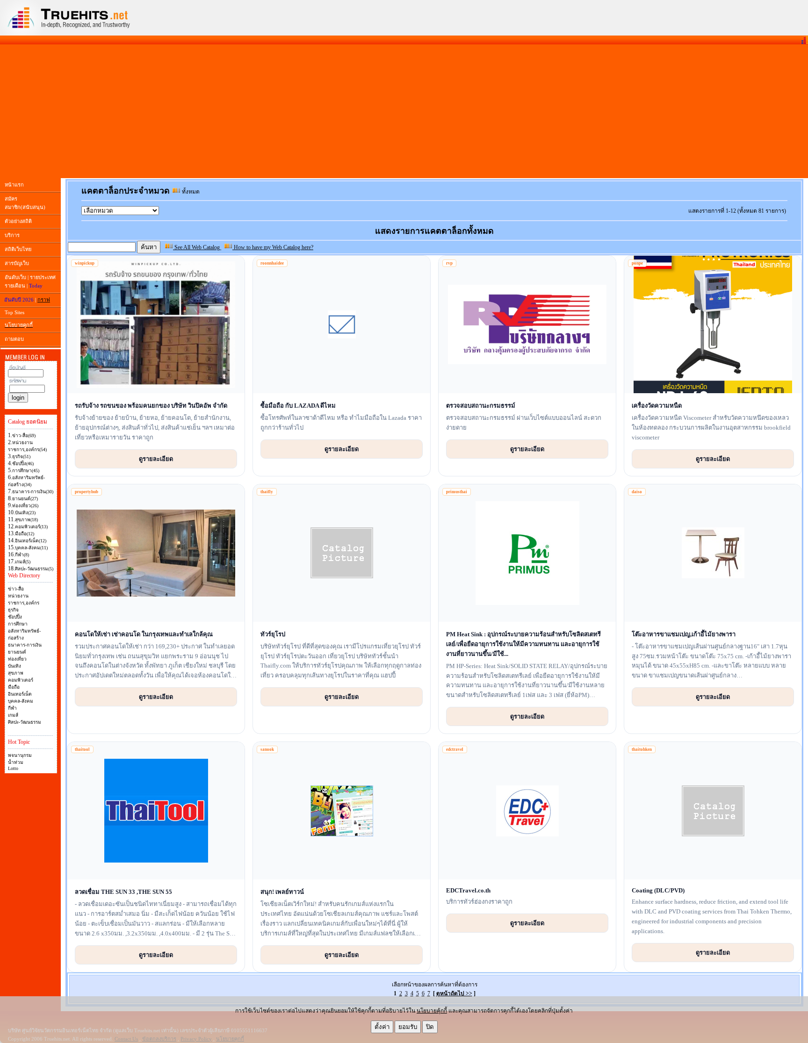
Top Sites (14, 312)
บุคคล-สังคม (20, 701)
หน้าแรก (14, 184)
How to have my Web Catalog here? (272, 247)
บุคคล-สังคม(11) (31, 547)
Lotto (13, 768)
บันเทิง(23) (25, 512)
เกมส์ (13, 715)
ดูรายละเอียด (156, 458)
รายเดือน (15, 285)
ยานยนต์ (17, 652)
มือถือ (14, 687)
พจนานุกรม (20, 755)
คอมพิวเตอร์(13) (31, 526)
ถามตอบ (14, 339)
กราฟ (43, 299)
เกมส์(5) (22, 561)
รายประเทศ (43, 277)
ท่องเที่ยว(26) (25, 505)
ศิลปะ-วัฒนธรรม (24, 722)
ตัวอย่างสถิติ (18, 221)
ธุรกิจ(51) (21, 456)
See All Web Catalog (197, 247)
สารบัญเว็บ (17, 263)
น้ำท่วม (15, 762)
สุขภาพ (15, 673)
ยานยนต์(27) (25, 498)
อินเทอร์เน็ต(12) (30, 540)
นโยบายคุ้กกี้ (432, 1010)
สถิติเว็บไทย (18, 249)
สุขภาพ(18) (26, 519)
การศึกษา (18, 623)
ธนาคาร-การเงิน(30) (32, 491)
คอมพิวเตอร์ (20, 680)
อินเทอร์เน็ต (20, 694)
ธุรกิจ (13, 609)
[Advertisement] (404, 111)
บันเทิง (14, 666)
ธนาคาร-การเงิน (25, 644)
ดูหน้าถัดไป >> (454, 993)
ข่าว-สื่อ (16, 588)
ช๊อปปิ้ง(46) (23, 463)
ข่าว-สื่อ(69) (24, 435)
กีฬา (12, 708)
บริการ (12, 235)
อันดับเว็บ (15, 277)
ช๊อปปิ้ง (15, 616)
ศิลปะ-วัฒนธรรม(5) (34, 568)
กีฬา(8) (22, 554)
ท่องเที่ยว (17, 659)
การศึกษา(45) (25, 470)
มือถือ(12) (24, 533)
